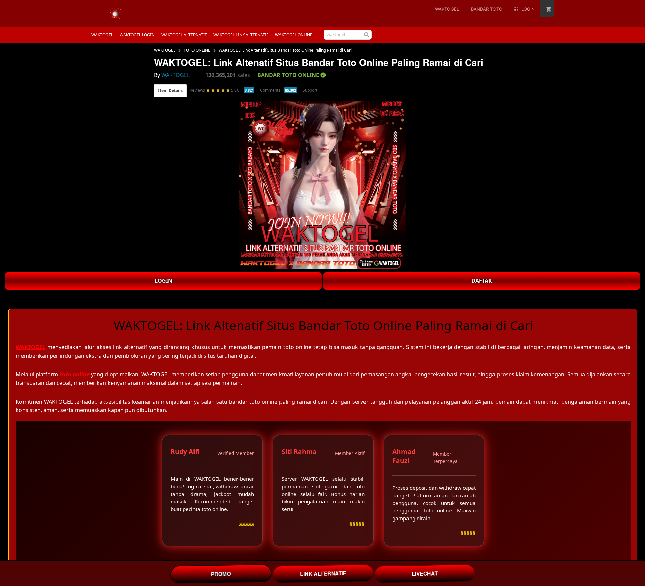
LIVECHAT (424, 573)
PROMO (221, 573)
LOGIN (163, 280)
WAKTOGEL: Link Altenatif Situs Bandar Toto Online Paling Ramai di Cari (285, 50)
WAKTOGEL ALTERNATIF (184, 35)
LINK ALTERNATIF (323, 573)
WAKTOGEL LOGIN (137, 35)
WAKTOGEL (102, 35)
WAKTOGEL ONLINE (293, 35)
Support (310, 90)
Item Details (170, 90)
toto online (75, 374)
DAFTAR (481, 280)
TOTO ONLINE (197, 50)
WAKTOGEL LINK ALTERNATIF (240, 35)
